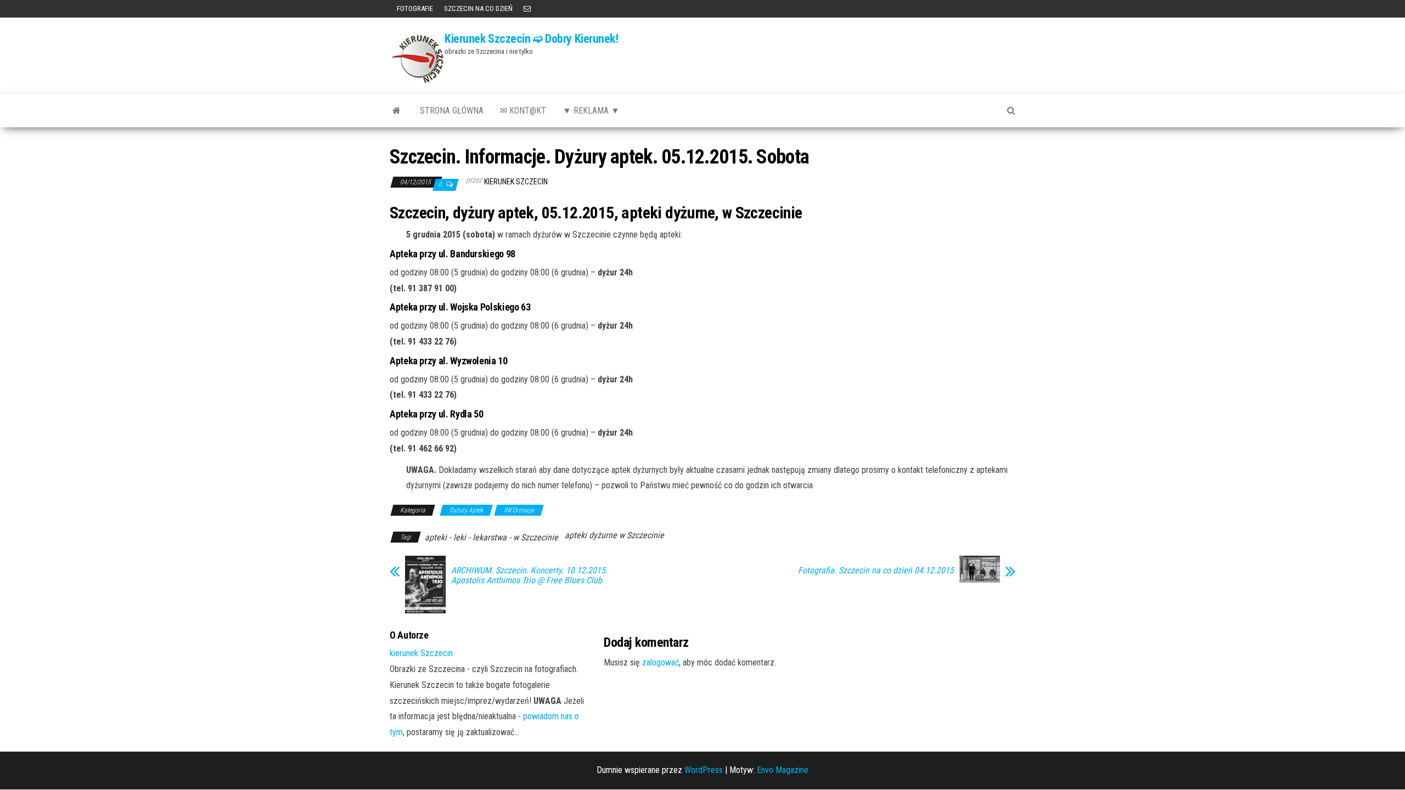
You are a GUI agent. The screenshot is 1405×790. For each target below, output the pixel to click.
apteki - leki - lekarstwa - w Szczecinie (491, 537)
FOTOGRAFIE (414, 8)
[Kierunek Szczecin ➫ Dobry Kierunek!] (396, 110)
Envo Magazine (782, 770)
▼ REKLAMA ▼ (591, 110)
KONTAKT (527, 9)
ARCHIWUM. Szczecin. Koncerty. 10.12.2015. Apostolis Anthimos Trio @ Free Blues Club (529, 575)
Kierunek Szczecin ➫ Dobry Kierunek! (532, 39)
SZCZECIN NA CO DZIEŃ (478, 8)
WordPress (703, 770)
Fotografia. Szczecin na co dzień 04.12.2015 (876, 570)
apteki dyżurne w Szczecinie (614, 535)
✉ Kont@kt (523, 110)
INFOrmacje (519, 510)
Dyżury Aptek (466, 510)
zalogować (660, 662)
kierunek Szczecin (516, 181)
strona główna (452, 110)
